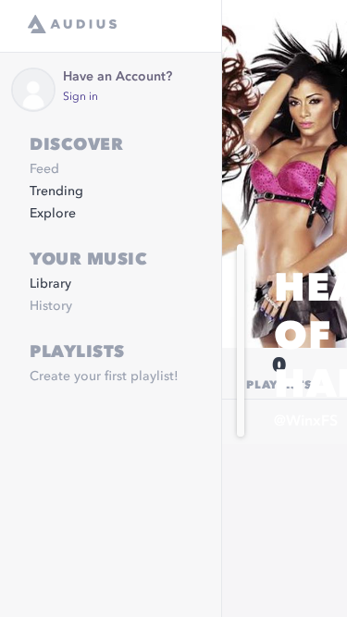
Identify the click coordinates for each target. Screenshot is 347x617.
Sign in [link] (80, 97)
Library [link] (50, 284)
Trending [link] (56, 191)
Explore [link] (53, 213)
